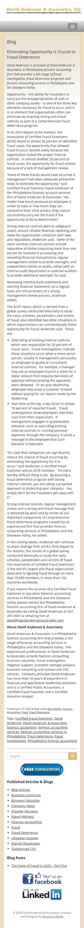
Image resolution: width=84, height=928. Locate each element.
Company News (23, 806)
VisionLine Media (52, 916)
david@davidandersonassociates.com (35, 620)
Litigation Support (24, 838)
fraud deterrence (40, 736)
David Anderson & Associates (45, 723)
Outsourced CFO (23, 849)
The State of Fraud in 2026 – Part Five (39, 866)
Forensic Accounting (26, 822)
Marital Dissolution (25, 843)
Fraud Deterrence (39, 712)
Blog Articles (54, 708)
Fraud (24, 712)
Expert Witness (22, 816)
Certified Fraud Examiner (34, 718)
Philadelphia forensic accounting (52, 741)
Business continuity (26, 795)
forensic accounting (22, 727)
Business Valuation (25, 800)
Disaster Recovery (24, 811)
